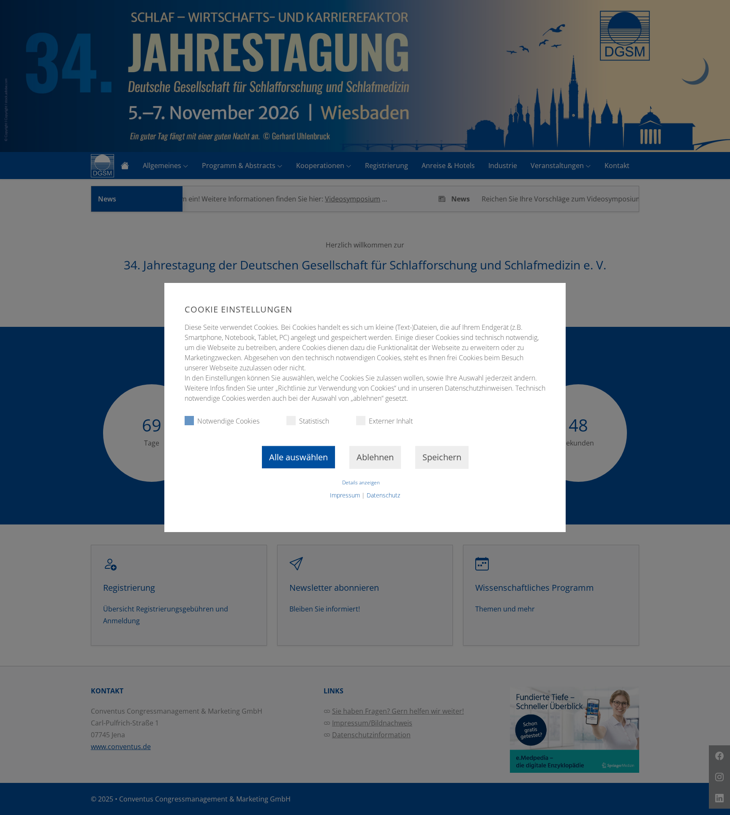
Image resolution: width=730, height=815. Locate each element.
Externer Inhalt (391, 421)
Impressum (345, 495)
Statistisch (314, 421)
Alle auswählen (298, 457)
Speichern (441, 457)
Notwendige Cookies (228, 421)
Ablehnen (375, 457)
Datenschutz (383, 495)
